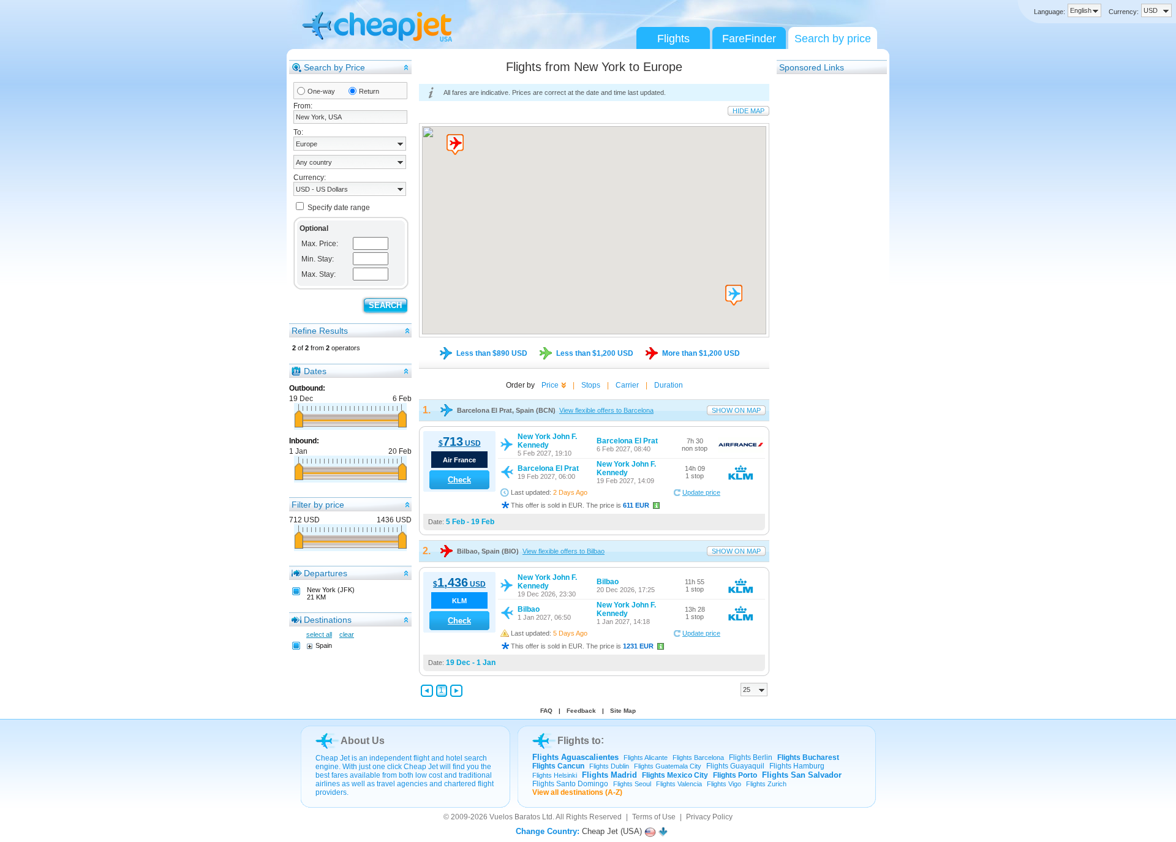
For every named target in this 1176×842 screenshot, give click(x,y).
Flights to (579, 740)
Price (550, 385)
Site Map (623, 710)
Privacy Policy (709, 817)
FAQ (546, 710)
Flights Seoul (632, 783)
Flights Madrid (609, 775)
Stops (590, 385)
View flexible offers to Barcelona (606, 410)
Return (369, 91)
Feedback (581, 710)
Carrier (627, 385)
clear (346, 634)
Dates (315, 371)
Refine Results (320, 331)
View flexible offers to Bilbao (563, 551)
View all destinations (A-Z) (577, 792)
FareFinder (749, 38)
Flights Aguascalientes (575, 757)
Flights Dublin (609, 766)
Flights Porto (735, 775)
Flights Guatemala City (667, 766)
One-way (321, 91)
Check (459, 479)
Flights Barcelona (698, 757)
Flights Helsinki (554, 775)
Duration (668, 385)
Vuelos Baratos (514, 817)
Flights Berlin (750, 757)
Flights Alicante (646, 757)
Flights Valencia (679, 783)
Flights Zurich (766, 783)
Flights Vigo (724, 783)
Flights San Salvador (802, 775)
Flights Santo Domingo (570, 784)
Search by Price (334, 67)
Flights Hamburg (796, 766)
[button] (455, 144)
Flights (673, 38)
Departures (325, 573)
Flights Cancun (558, 766)
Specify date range (338, 207)
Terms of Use (654, 817)
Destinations (328, 620)
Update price (701, 492)
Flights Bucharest (808, 757)
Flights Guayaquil (735, 766)
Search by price (832, 38)
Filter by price (318, 504)
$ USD (460, 443)
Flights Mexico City (675, 775)
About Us (363, 740)
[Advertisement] (826, 259)
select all (319, 634)
